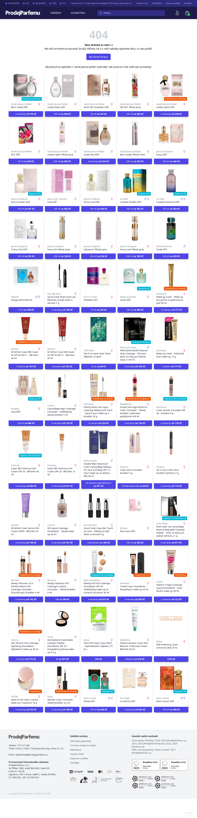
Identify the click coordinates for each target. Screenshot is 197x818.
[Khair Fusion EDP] (171, 678)
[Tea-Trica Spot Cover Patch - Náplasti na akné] (98, 329)
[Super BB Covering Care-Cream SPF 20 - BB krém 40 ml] (26, 442)
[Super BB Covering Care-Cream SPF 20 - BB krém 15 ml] (62, 442)
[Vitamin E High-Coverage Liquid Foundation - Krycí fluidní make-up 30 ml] (171, 562)
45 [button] (62, 659)
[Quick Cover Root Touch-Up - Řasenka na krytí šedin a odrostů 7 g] (62, 275)
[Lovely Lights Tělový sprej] (62, 133)
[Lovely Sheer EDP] (62, 86)
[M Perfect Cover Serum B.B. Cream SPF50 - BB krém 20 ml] (26, 505)
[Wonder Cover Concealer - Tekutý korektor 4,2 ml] (62, 678)
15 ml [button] (26, 309)
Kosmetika (78, 13)
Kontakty (187, 3)
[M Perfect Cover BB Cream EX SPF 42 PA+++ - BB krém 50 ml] (26, 329)
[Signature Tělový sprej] (98, 228)
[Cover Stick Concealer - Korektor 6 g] (135, 442)
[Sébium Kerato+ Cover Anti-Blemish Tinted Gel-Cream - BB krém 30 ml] (135, 618)
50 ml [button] (98, 113)
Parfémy (55, 13)
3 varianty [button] (171, 113)
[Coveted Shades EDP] (135, 180)
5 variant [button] (26, 659)
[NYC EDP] (26, 133)
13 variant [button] (171, 309)
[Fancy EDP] (171, 133)
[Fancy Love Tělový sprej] (135, 228)
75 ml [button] (98, 309)
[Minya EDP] (98, 678)
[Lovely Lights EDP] (171, 86)
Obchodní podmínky (80, 741)
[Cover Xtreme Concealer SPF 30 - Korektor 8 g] (171, 386)
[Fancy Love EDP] (98, 180)
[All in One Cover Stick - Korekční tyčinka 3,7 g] (171, 442)
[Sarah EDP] (135, 275)
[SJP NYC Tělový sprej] (135, 86)
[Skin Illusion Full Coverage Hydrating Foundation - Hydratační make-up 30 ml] (26, 618)
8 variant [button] (62, 366)
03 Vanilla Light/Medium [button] (98, 484)
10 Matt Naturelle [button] (135, 485)
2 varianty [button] (25, 113)
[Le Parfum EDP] (135, 678)
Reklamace (75, 749)
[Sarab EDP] (171, 228)
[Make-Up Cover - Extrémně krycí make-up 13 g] (171, 329)
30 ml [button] (26, 161)
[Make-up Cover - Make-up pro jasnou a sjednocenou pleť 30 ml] (171, 275)
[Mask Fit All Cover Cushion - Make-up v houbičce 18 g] (26, 678)
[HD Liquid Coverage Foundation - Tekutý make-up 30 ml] (62, 505)
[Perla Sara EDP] (135, 505)
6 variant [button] (99, 423)
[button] (98, 659)
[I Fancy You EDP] (26, 228)
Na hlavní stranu (98, 57)
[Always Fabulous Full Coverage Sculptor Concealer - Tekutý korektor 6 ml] (62, 562)
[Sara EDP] (26, 386)
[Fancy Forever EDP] (26, 180)
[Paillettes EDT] (98, 275)
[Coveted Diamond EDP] (171, 180)
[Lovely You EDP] (98, 133)
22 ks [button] (98, 366)
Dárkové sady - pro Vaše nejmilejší (144, 3)
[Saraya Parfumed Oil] (26, 275)
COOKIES (189, 813)
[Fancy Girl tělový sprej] (62, 228)
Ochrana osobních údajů (83, 745)
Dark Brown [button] (98, 542)
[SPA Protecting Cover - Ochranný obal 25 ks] (171, 618)
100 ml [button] (62, 113)
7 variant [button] (26, 366)
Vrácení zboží (77, 754)
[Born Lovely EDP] (26, 86)
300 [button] (62, 599)
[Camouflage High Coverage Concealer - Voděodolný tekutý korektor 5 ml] (62, 386)
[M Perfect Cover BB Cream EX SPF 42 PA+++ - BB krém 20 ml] (62, 329)
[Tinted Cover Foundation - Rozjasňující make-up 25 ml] (135, 562)
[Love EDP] (62, 180)
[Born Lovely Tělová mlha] (135, 133)
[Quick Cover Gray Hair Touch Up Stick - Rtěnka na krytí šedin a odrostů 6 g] (98, 505)
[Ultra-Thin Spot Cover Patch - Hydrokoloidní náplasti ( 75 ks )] (98, 618)
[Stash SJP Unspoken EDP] (98, 86)
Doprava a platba (173, 3)
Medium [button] (134, 659)
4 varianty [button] (98, 161)
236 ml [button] (134, 113)
